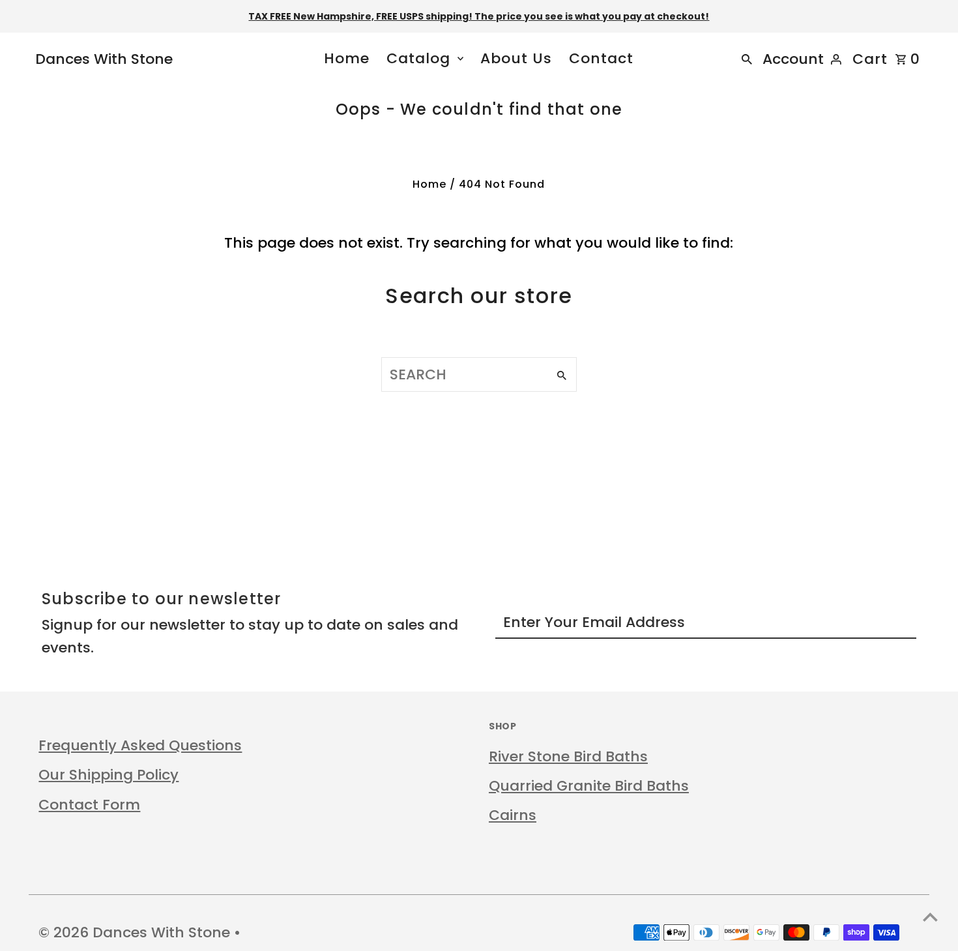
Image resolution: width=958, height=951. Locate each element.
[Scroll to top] (930, 916)
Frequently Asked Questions (140, 745)
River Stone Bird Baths (568, 756)
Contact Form (89, 805)
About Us (516, 58)
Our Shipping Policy (108, 775)
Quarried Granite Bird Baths (589, 786)
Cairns (512, 815)
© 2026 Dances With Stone (136, 932)
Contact (601, 58)
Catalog (418, 58)
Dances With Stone (104, 59)
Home (347, 58)
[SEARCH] (746, 58)
